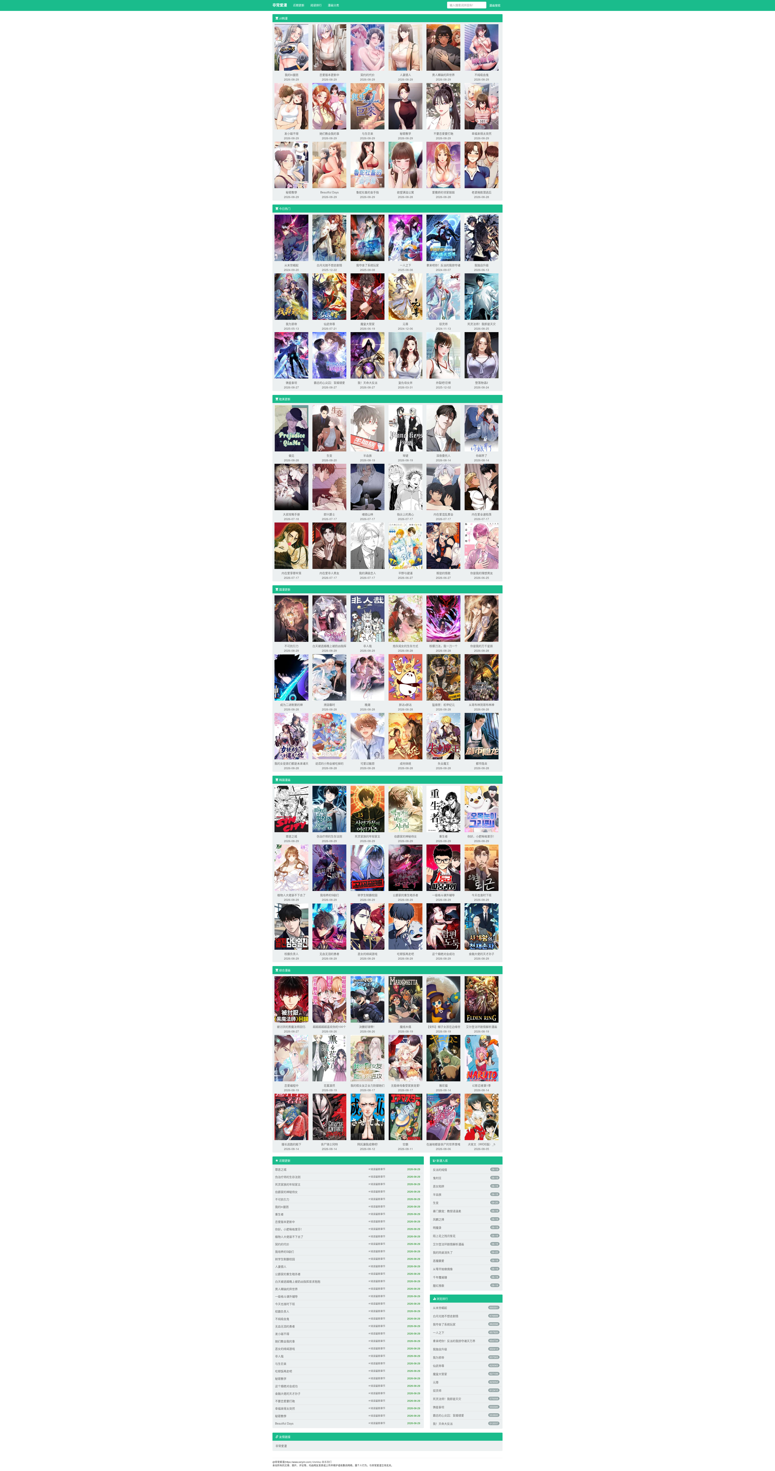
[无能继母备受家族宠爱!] (405, 1058)
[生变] (329, 428)
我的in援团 (291, 75)
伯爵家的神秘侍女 (405, 836)
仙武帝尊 (329, 324)
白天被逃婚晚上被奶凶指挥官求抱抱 (297, 1281)
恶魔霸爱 (438, 1261)
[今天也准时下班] (482, 867)
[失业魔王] (443, 736)
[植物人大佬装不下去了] (291, 867)
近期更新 (298, 5)
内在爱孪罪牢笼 (291, 573)
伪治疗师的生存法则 (329, 836)
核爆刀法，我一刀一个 (443, 646)
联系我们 (327, 1462)
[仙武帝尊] (329, 296)
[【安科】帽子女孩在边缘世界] (443, 999)
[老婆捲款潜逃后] (482, 165)
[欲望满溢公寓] (405, 165)
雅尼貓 (443, 1085)
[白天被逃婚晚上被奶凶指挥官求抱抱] (329, 618)
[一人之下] (405, 237)
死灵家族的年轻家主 (367, 836)
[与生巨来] (367, 106)
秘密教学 (405, 133)
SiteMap (316, 1462)
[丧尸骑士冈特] (329, 1116)
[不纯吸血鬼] (482, 47)
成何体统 (405, 763)
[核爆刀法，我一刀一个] (443, 618)
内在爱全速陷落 (481, 514)
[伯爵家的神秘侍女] (405, 809)
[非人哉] (367, 618)
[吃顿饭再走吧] (405, 926)
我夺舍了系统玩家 (367, 265)
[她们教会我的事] (329, 106)
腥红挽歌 (438, 1285)
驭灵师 (443, 324)
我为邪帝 (291, 324)
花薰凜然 (329, 1085)
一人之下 (405, 265)
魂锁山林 (367, 514)
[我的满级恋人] (367, 545)
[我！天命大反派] (367, 355)
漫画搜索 (495, 5)
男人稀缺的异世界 (443, 75)
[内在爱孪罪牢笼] (291, 545)
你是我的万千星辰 (481, 646)
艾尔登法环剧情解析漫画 (481, 1027)
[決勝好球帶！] (367, 999)
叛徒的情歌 (443, 573)
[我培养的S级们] (329, 867)
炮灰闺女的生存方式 (405, 646)
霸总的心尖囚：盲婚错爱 (329, 383)
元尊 (405, 324)
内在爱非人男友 (329, 573)
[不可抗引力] (291, 618)
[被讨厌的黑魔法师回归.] (291, 999)
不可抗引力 (291, 646)
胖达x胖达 (405, 705)
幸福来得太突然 (481, 133)
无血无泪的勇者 (329, 954)
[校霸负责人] (291, 926)
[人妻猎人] (405, 47)
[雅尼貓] (443, 1058)
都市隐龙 (481, 763)
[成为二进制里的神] (291, 677)
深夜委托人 (443, 455)
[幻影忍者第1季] (482, 1058)
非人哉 (367, 646)
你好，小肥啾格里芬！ (481, 836)
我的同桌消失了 (443, 1252)
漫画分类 (333, 5)
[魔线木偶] (405, 999)
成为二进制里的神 (291, 705)
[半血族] (367, 428)
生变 (329, 455)
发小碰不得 (291, 133)
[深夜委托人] (443, 428)
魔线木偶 (405, 1027)
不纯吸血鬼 (481, 75)
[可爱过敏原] (367, 736)
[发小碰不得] (291, 106)
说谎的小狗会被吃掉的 (329, 763)
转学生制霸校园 (367, 895)
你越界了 (481, 455)
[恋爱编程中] (291, 1058)
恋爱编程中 (291, 1085)
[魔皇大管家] (367, 296)
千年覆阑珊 (440, 1277)
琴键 (405, 455)
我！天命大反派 (367, 383)
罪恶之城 (291, 836)
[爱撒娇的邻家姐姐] (443, 165)
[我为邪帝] (291, 296)
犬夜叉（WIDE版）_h (481, 1144)
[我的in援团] (291, 47)
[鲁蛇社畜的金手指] (367, 165)
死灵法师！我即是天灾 (481, 324)
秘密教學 (291, 192)
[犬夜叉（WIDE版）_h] (482, 1116)
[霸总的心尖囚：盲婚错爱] (329, 355)
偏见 (291, 455)
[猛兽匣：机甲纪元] (443, 677)
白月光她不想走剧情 (329, 265)
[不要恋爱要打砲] (443, 106)
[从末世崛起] (291, 237)
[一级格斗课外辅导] (443, 867)
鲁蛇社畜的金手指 (367, 192)
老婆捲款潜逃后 (481, 192)
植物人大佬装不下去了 (291, 895)
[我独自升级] (482, 237)
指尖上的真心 (405, 514)
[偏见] (291, 428)
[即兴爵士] (329, 487)
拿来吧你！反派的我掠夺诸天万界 (454, 1341)
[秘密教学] (405, 106)
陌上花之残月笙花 (444, 1236)
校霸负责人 (291, 954)
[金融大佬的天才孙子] (482, 926)
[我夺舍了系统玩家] (367, 237)
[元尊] (405, 296)
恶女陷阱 (438, 1186)
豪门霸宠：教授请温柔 (447, 1211)
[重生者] (443, 809)
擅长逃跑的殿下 (291, 1144)
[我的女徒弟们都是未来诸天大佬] (291, 736)
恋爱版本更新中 (329, 75)
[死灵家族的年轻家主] (367, 809)
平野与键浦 (405, 573)
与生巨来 (367, 133)
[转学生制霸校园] (367, 867)
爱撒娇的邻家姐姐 (443, 192)
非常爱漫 (279, 5)
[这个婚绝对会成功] (443, 926)
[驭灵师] (443, 296)
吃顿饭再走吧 (405, 954)
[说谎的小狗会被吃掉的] (329, 736)
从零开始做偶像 (443, 1269)
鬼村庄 (437, 1178)
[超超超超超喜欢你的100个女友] (329, 999)
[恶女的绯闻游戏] (367, 926)
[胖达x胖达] (405, 677)
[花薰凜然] (329, 1058)
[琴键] (405, 428)
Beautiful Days (329, 192)
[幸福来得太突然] (482, 106)
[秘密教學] (291, 165)
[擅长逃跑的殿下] (291, 1116)
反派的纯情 (440, 1170)
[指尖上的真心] (405, 487)
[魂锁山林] (367, 487)
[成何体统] (405, 736)
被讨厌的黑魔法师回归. (291, 1027)
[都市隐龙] (482, 736)
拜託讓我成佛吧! (367, 1144)
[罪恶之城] (291, 809)
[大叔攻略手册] (291, 487)
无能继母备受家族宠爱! (405, 1085)
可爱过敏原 (367, 763)
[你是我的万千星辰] (482, 618)
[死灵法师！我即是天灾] (482, 296)
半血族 (367, 455)
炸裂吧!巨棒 (443, 383)
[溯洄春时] (329, 677)
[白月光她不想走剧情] (329, 237)
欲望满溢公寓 (405, 192)
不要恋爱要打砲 (443, 133)
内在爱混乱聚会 (443, 514)
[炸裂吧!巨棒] (443, 355)
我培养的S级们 (329, 895)
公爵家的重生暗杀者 (405, 895)
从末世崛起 (291, 265)
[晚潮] (367, 677)
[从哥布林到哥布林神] (482, 677)
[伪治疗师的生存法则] (329, 809)
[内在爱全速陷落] (482, 487)
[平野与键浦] (405, 545)
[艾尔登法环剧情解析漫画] (482, 999)
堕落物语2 (481, 383)
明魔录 (437, 1227)
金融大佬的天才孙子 (481, 954)
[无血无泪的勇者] (329, 926)
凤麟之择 (438, 1219)
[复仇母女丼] (405, 355)
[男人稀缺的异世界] (443, 47)
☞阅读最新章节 (376, 1169)
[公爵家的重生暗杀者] (405, 867)
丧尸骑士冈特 (329, 1144)
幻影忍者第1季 (481, 1085)
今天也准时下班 (481, 895)
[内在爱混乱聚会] (443, 487)
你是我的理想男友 (481, 573)
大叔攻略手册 (291, 514)
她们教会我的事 (329, 133)
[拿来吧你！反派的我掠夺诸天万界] (443, 237)
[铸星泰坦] (291, 355)
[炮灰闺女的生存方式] (405, 618)
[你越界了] (482, 428)
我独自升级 (481, 265)
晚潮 (367, 705)
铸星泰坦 (291, 383)
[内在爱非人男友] (329, 545)
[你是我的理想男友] (482, 545)
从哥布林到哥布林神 (481, 705)
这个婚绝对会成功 (443, 954)
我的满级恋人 (367, 573)
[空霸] (405, 1116)
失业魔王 (443, 763)
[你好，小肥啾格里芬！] (482, 809)
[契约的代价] (367, 47)
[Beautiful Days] (329, 165)
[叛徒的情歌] (443, 545)
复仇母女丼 (405, 383)
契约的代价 (367, 75)
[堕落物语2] (482, 355)
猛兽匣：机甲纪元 (443, 705)
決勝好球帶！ (367, 1027)
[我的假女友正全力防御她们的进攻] (367, 1058)
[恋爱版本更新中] (329, 47)
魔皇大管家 (367, 324)
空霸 (405, 1144)
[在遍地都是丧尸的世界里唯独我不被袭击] (443, 1116)
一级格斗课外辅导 (443, 895)
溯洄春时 (329, 705)
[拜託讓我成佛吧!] (367, 1116)
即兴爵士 (329, 514)
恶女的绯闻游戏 (367, 954)
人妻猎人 (405, 75)
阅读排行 (316, 5)
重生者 (443, 836)
